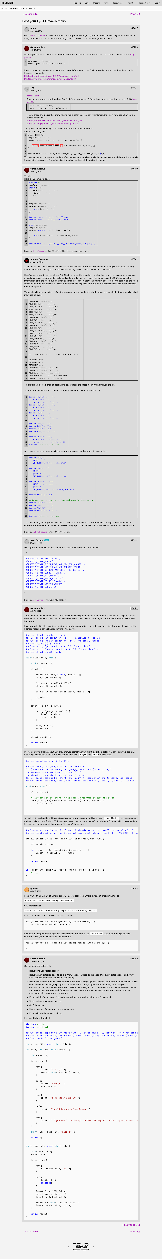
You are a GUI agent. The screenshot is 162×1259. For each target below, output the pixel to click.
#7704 (134, 88)
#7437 (134, 28)
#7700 (134, 47)
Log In (157, 3)
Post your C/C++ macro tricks (22, 8)
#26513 (134, 888)
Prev (132, 14)
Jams (87, 3)
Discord (96, 3)
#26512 (134, 608)
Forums (4, 8)
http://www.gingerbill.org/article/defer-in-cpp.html (50, 79)
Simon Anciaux (37, 47)
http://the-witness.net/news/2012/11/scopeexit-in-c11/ (51, 76)
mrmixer (30, 95)
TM (32, 88)
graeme (34, 888)
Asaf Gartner (37, 540)
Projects (77, 3)
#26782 (134, 959)
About (130, 3)
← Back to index (30, 14)
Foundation (144, 3)
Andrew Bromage (39, 259)
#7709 (134, 169)
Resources (117, 3)
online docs (36, 35)
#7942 (134, 259)
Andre (33, 28)
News (106, 3)
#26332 (134, 540)
